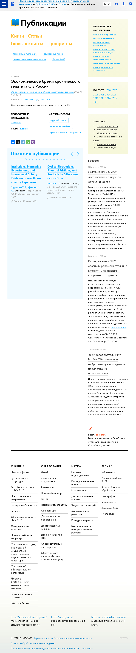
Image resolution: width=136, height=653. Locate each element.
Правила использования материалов (29, 59)
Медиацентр (108, 502)
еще (95, 101)
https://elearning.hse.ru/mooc (108, 617)
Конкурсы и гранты (82, 520)
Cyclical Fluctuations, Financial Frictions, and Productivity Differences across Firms (62, 172)
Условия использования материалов (73, 638)
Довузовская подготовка (48, 479)
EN (109, 4)
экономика (99, 70)
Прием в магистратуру (54, 504)
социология (107, 66)
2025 (101, 94)
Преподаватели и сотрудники (21, 497)
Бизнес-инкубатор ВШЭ (51, 536)
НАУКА (76, 466)
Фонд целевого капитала (20, 527)
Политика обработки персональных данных (33, 643)
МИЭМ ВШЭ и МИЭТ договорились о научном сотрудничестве (104, 177)
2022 (95, 98)
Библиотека (108, 472)
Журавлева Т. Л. (18, 187)
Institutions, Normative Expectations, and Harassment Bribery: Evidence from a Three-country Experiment (26, 174)
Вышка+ (45, 499)
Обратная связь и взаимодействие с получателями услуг (52, 556)
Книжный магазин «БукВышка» (111, 488)
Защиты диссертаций (83, 505)
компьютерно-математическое (102, 57)
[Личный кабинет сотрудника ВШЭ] (123, 4)
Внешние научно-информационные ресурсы (81, 529)
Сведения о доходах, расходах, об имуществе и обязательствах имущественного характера (23, 552)
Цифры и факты (20, 472)
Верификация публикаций (25, 53)
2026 (95, 94)
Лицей (44, 472)
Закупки (15, 511)
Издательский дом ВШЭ (112, 479)
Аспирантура (48, 510)
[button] (25, 159)
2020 (108, 98)
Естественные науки (107, 129)
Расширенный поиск (53, 53)
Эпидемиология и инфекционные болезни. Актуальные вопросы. (42, 92)
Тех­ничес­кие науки (106, 147)
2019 (114, 98)
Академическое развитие (80, 512)
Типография (108, 496)
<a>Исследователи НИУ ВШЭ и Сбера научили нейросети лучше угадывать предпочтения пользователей (107, 364)
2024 (107, 94)
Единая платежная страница (21, 595)
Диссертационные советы (82, 497)
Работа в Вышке (20, 603)
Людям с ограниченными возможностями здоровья (20, 583)
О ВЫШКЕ (17, 466)
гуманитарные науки (104, 48)
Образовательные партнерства (51, 545)
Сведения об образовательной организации (21, 569)
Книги (17, 36)
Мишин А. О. (53, 183)
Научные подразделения (80, 473)
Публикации (44, 22)
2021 (101, 98)
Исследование (118, 327)
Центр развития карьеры (50, 527)
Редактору (123, 637)
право (96, 66)
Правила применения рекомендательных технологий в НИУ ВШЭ (45, 648)
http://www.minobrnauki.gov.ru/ (29, 617)
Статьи (35, 36)
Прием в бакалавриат (53, 493)
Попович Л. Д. (31, 99)
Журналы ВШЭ (109, 508)
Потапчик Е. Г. (45, 99)
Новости (94, 161)
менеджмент (113, 63)
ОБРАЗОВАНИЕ (51, 466)
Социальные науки (106, 143)
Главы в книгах (27, 43)
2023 (114, 94)
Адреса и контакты (43, 638)
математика (99, 63)
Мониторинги (79, 490)
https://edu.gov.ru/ (62, 617)
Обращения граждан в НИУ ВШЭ (23, 518)
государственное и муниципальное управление (103, 42)
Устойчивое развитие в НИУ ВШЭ (23, 488)
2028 (108, 90)
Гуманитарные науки (107, 126)
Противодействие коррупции (21, 536)
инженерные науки (103, 52)
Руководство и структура (19, 479)
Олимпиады (47, 487)
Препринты (59, 43)
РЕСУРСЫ (108, 466)
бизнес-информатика (104, 34)
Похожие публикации (35, 153)
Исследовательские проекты (82, 482)
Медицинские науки (107, 133)
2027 (114, 90)
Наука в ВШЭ (58, 59)
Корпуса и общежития (24, 505)
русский (24, 128)
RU (105, 4)
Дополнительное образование (51, 518)
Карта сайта (86, 648)
